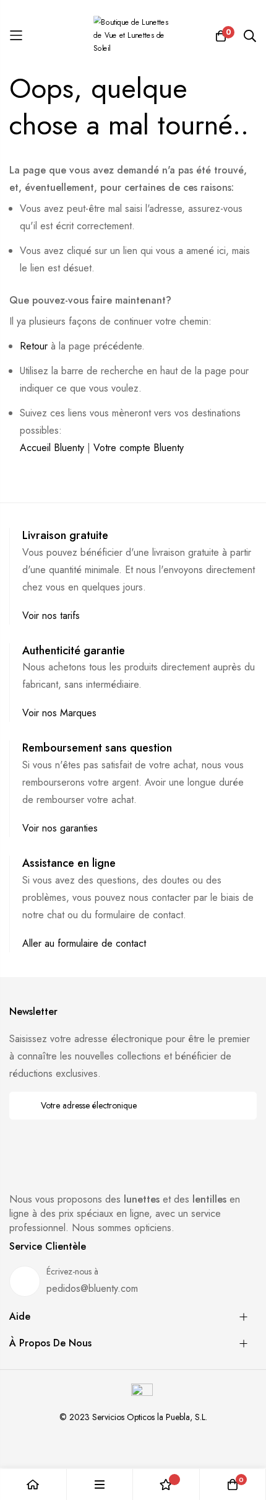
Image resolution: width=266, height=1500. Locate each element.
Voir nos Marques (59, 713)
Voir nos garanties (60, 828)
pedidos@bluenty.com (92, 1288)
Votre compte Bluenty (138, 448)
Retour (34, 346)
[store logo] (133, 35)
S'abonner (239, 1106)
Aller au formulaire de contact (84, 943)
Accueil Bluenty (52, 448)
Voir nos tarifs (51, 615)
